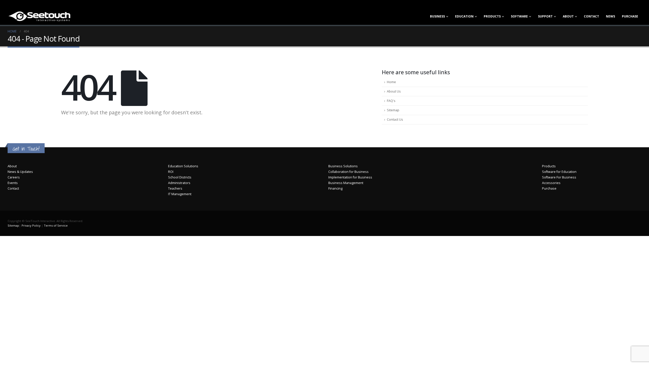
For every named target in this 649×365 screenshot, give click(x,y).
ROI (170, 172)
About (568, 16)
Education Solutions (183, 166)
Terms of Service (56, 225)
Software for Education (559, 172)
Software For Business (559, 177)
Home (391, 82)
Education (464, 16)
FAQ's (391, 101)
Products (492, 16)
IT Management (179, 194)
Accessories (551, 183)
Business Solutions (343, 166)
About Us (394, 91)
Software (519, 16)
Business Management (345, 183)
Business (437, 16)
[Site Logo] (39, 16)
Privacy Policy (31, 225)
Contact (13, 188)
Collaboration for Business (348, 172)
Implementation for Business (350, 177)
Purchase (630, 16)
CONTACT (591, 16)
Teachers (175, 188)
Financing (335, 188)
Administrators (179, 183)
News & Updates (20, 172)
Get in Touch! (26, 148)
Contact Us (395, 119)
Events (13, 183)
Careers (14, 177)
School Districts (179, 177)
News (610, 16)
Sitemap (393, 110)
